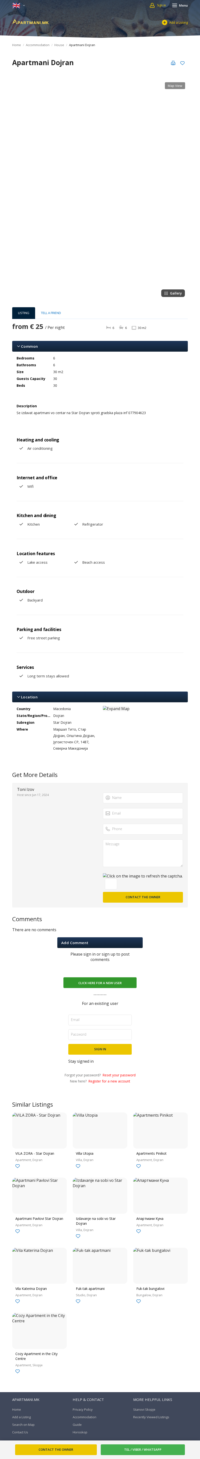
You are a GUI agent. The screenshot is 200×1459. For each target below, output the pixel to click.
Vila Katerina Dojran (31, 1288)
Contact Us (20, 1432)
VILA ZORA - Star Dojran (34, 1153)
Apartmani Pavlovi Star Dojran (39, 1218)
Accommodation (38, 45)
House (59, 45)
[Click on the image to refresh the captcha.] (143, 876)
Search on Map (23, 1424)
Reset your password (119, 1075)
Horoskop (80, 1432)
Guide (77, 1424)
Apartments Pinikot (151, 1153)
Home (16, 45)
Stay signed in (81, 1061)
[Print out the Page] (173, 63)
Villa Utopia (84, 1153)
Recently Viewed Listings (151, 1417)
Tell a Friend (51, 313)
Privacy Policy (83, 1409)
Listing (23, 313)
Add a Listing (178, 22)
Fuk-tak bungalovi (150, 1288)
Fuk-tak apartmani (90, 1288)
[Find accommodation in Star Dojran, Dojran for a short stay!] (30, 21)
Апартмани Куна (149, 1218)
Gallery (176, 293)
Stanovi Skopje (144, 1409)
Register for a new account (109, 1081)
